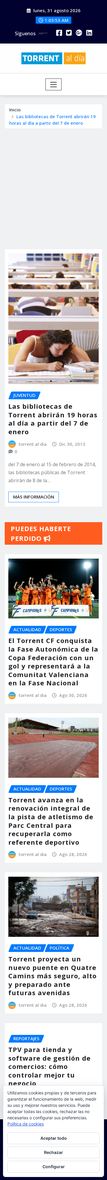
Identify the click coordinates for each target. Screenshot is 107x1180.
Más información (33, 497)
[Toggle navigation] (53, 84)
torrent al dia (33, 444)
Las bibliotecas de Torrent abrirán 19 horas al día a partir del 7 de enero (52, 419)
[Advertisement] (53, 185)
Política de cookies (25, 1123)
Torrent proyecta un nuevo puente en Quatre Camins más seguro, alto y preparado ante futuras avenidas (52, 975)
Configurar (54, 1166)
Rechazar (53, 1152)
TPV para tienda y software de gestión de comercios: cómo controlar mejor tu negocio (49, 1066)
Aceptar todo (53, 1138)
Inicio (15, 110)
